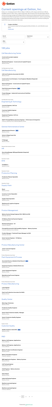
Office (4, 41)
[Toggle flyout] (48, 37)
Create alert (11, 29)
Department (29, 36)
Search (4, 36)
